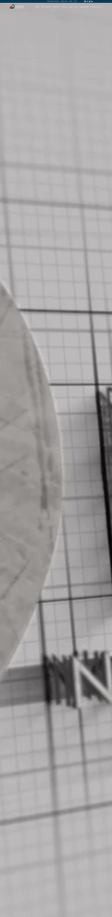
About (37, 7)
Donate (70, 1)
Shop (75, 1)
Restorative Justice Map (95, 7)
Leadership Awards (84, 7)
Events (76, 7)
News (70, 7)
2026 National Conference (53, 1)
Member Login (64, 1)
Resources (64, 7)
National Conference (45, 7)
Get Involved (56, 7)
